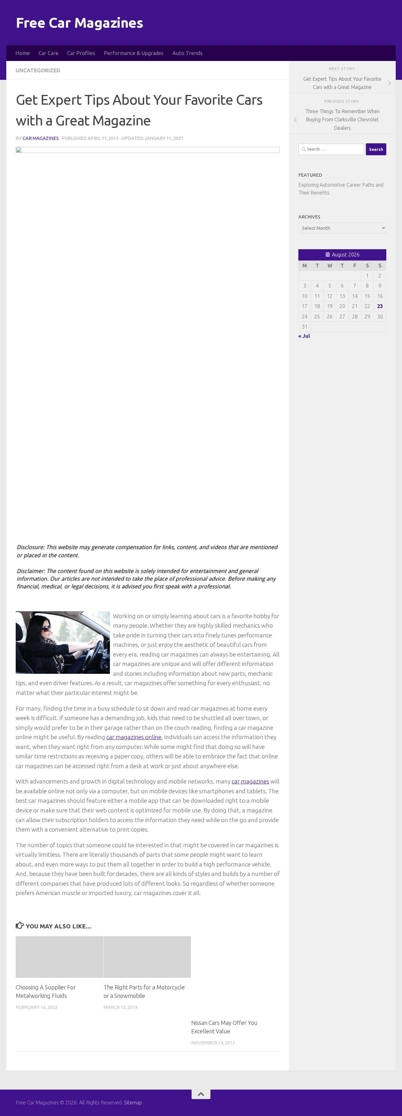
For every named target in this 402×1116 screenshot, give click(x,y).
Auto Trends (187, 53)
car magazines (250, 781)
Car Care (48, 53)
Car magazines (41, 138)
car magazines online (133, 737)
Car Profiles (81, 53)
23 (380, 306)
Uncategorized (38, 70)
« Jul (304, 336)
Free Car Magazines (79, 22)
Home (22, 53)
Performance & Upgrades (134, 53)
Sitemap (133, 1102)
